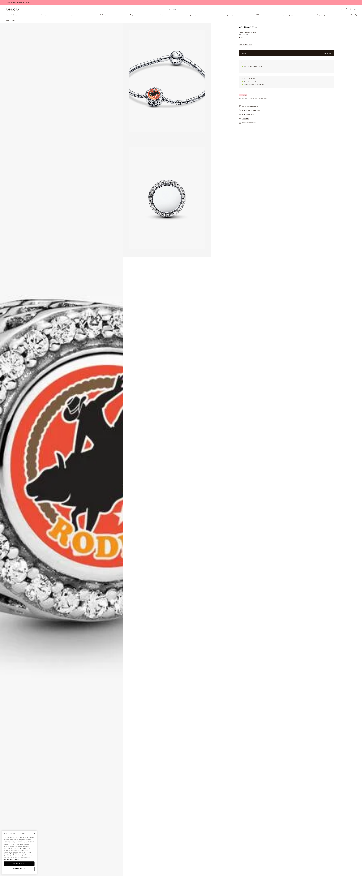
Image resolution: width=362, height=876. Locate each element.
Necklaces (103, 15)
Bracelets (72, 15)
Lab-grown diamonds (194, 15)
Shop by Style (321, 15)
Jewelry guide (288, 15)
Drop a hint (245, 118)
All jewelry (353, 15)
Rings (132, 15)
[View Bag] (355, 9)
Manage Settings (19, 868)
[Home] (12, 9)
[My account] (351, 9)
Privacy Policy (8, 859)
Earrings (160, 15)
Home (7, 20)
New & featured (11, 15)
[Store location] (346, 9)
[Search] (170, 9)
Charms (43, 15)
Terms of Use (18, 859)
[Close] (34, 833)
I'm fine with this (19, 863)
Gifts (258, 15)
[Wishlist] (342, 9)
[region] (19, 852)
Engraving (229, 15)
